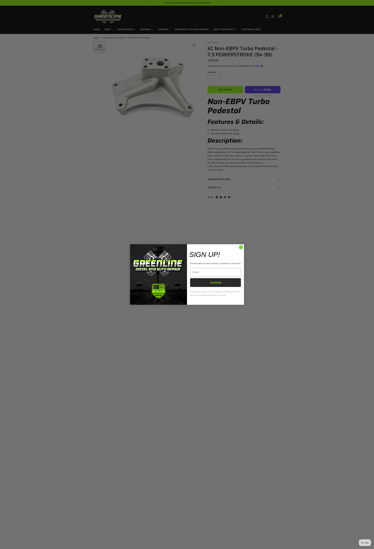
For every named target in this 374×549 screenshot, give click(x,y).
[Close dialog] (241, 247)
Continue (215, 282)
